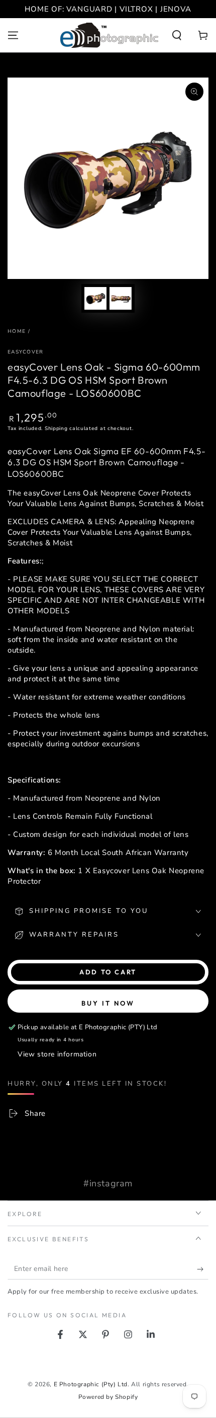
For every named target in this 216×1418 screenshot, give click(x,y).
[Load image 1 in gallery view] (95, 298)
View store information (57, 1054)
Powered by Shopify (108, 1397)
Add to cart (108, 972)
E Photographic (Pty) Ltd (91, 1384)
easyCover (26, 352)
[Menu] (13, 35)
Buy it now (108, 1003)
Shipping (56, 428)
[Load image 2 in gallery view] (121, 298)
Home (17, 331)
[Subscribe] (202, 1269)
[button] (177, 35)
